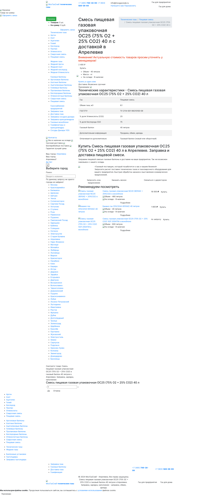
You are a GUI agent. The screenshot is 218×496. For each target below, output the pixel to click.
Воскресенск (56, 283)
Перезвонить (130, 6)
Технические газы (59, 32)
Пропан (54, 49)
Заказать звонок (119, 180)
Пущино (54, 293)
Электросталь (57, 337)
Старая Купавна (58, 236)
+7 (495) (87, 3)
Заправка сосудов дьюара (62, 117)
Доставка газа (57, 114)
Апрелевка (61, 154)
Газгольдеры (12, 457)
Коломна (54, 351)
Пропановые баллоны (60, 90)
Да (47, 162)
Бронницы (55, 359)
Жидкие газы (56, 61)
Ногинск (54, 231)
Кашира (54, 266)
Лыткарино (56, 304)
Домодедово (56, 356)
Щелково (55, 193)
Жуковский (56, 334)
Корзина (51, 19)
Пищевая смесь (58, 57)
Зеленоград (56, 323)
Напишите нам (117, 6)
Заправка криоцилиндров (62, 119)
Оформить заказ (9, 15)
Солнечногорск (57, 201)
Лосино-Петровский (60, 302)
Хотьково (55, 206)
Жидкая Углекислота (60, 72)
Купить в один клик (87, 81)
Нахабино (55, 261)
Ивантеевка (56, 307)
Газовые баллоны (58, 77)
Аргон (53, 35)
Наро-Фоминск (57, 242)
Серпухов (55, 342)
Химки (53, 340)
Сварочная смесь (58, 54)
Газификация (56, 472)
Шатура (54, 196)
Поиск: (49, 172)
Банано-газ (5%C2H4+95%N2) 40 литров (121, 206)
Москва (54, 185)
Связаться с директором (155, 180)
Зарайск (54, 274)
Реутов (54, 310)
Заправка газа (57, 111)
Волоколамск (57, 285)
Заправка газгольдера (16, 459)
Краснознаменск (58, 296)
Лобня (53, 299)
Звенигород (56, 353)
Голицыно (55, 228)
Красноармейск (58, 187)
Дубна (53, 315)
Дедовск (54, 272)
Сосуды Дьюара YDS (60, 130)
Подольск (55, 345)
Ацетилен (55, 40)
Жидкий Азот (57, 67)
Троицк (54, 321)
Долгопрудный (57, 318)
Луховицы (55, 253)
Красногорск (56, 258)
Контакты (52, 137)
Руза (53, 212)
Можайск (55, 247)
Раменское (55, 215)
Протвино (55, 331)
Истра (53, 269)
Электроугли (56, 234)
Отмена (56, 391)
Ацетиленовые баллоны (61, 85)
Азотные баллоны (58, 82)
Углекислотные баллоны (61, 96)
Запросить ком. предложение (94, 181)
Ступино (54, 209)
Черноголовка (57, 288)
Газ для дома (165, 6)
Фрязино (54, 312)
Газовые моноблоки (59, 122)
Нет (50, 162)
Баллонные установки (16, 454)
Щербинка (55, 326)
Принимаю (6, 494)
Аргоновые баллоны (60, 79)
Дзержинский (57, 291)
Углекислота (56, 51)
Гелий (53, 43)
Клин (53, 264)
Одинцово (55, 223)
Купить (83, 68)
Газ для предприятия (161, 2)
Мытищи (54, 244)
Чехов (53, 198)
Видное (54, 255)
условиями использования (90, 490)
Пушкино (55, 217)
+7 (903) (164, 469)
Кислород (55, 46)
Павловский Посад (59, 220)
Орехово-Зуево (57, 348)
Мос (60, 483)
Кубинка (54, 225)
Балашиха (55, 190)
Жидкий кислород (59, 69)
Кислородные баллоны (61, 93)
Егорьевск (55, 277)
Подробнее (125, 203)
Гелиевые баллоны (59, 88)
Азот (53, 38)
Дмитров (55, 280)
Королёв (54, 329)
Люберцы (55, 250)
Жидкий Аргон (57, 64)
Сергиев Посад (57, 204)
